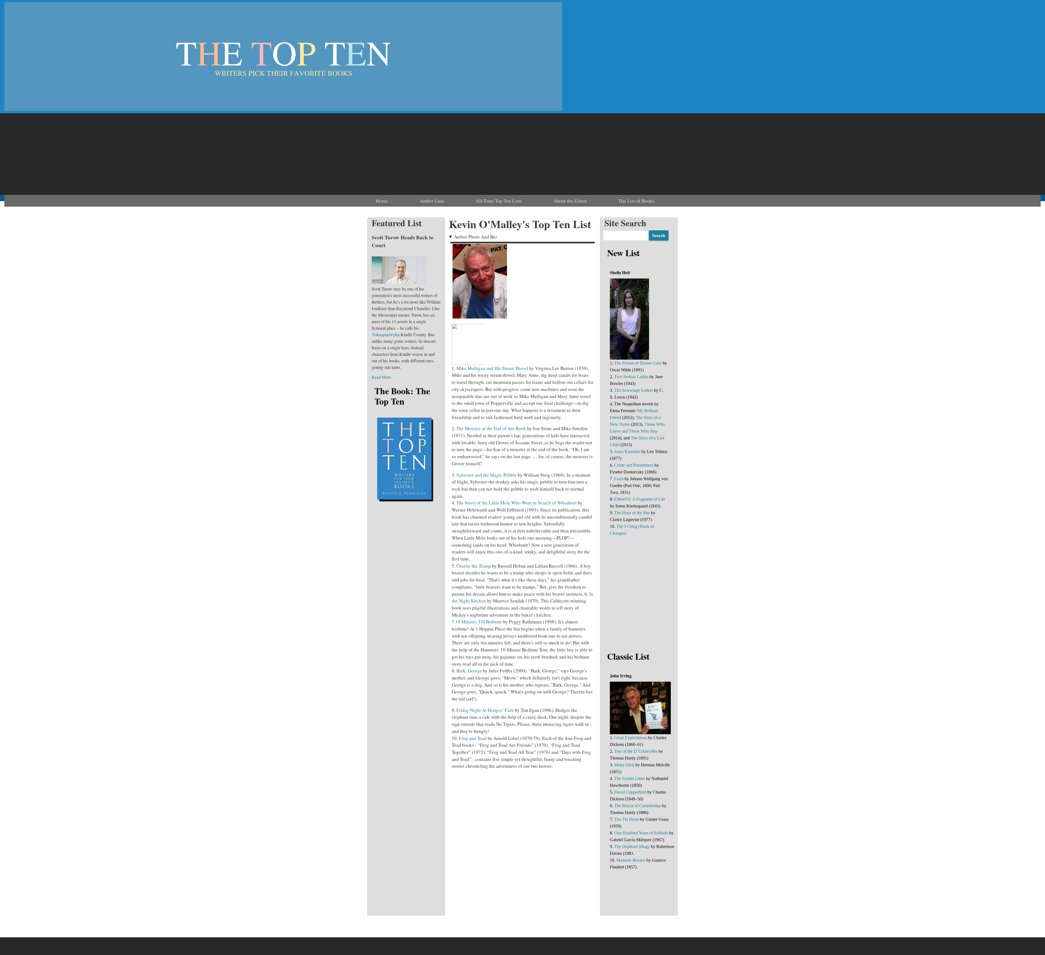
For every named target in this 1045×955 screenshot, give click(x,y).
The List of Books (636, 200)
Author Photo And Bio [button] (475, 237)
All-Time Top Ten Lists (499, 200)
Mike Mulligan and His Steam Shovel (492, 368)
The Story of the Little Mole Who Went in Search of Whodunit (516, 503)
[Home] (283, 56)
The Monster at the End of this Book (491, 428)
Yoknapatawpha (385, 334)
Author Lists (432, 200)
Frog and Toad (473, 738)
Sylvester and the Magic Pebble (486, 475)
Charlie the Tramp (473, 566)
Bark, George (469, 671)
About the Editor (570, 200)
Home (382, 200)
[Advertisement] (522, 154)
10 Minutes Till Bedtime (478, 622)
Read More (381, 377)
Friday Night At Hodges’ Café (485, 710)
